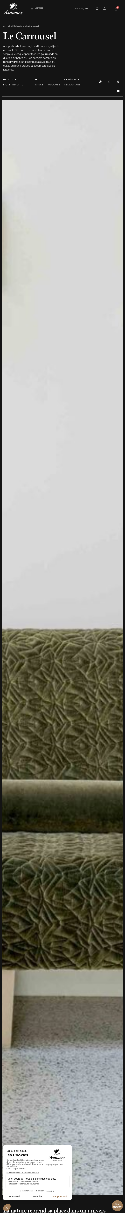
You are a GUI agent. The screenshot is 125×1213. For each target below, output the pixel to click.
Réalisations (18, 26)
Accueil (6, 26)
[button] (100, 81)
